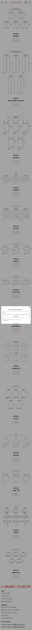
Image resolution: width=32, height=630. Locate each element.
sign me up (16, 316)
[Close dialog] (29, 307)
